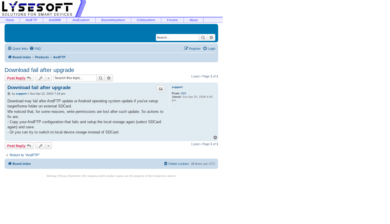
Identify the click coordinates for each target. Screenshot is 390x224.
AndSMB (55, 20)
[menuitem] (35, 48)
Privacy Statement (70, 176)
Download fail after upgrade (39, 70)
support (177, 87)
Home (10, 20)
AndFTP (31, 20)
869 (183, 93)
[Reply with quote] (160, 88)
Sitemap (51, 176)
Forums (172, 20)
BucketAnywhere (113, 20)
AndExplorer (81, 20)
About (194, 20)
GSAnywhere (146, 20)
